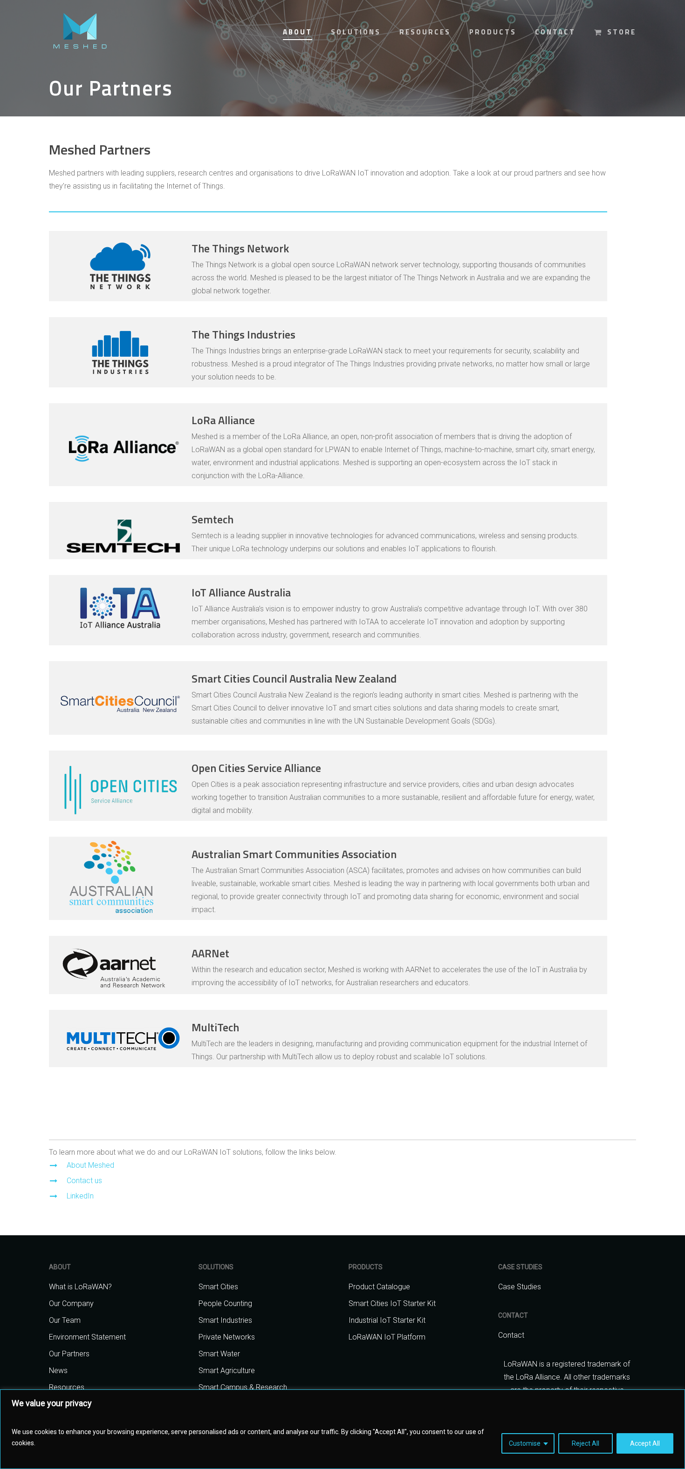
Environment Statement (87, 1337)
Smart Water (219, 1353)
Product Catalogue (379, 1286)
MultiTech (215, 1027)
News (58, 1370)
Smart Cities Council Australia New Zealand (294, 678)
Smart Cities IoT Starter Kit (392, 1303)
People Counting (225, 1303)
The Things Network (240, 248)
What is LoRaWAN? (80, 1286)
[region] (342, 1429)
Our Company (71, 1303)
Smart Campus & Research (243, 1387)
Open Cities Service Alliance (256, 767)
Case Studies (519, 1286)
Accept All (645, 1443)
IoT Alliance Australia (241, 592)
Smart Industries (225, 1320)
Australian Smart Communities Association (294, 854)
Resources (66, 1387)
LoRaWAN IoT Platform (387, 1337)
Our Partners (69, 1353)
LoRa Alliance (223, 420)
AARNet (210, 953)
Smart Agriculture (227, 1370)
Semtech (212, 519)
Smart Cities (218, 1286)
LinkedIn (80, 1195)
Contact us (84, 1180)
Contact (511, 1335)
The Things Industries (243, 334)
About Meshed (90, 1165)
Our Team (65, 1320)
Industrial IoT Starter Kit (387, 1320)
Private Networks (227, 1337)
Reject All (585, 1443)
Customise (525, 1443)
